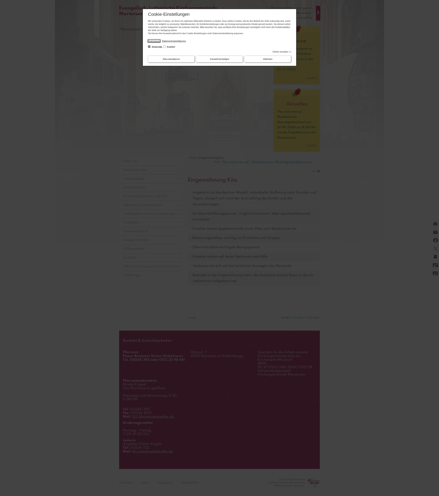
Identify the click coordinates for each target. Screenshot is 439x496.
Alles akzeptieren (171, 59)
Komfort (171, 47)
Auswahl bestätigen (219, 59)
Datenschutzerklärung (174, 41)
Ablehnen (267, 59)
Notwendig (157, 47)
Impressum (154, 41)
